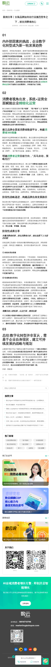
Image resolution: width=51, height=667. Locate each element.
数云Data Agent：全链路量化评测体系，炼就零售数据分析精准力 (26, 413)
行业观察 (17, 10)
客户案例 (25, 440)
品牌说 (31, 448)
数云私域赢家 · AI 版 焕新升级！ (16, 404)
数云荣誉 (25, 444)
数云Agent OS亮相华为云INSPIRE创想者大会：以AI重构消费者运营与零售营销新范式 (26, 400)
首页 (3, 10)
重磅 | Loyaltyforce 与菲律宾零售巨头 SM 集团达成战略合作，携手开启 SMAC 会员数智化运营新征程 (26, 409)
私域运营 (9, 448)
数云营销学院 (11, 444)
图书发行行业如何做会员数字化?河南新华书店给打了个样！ (25, 425)
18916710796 (25, 622)
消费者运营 (13, 156)
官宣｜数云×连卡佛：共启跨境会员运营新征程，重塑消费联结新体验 (26, 421)
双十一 (20, 448)
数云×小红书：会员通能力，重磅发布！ (18, 417)
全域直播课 (39, 440)
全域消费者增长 (11, 440)
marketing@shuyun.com (27, 625)
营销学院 (9, 10)
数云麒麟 (41, 448)
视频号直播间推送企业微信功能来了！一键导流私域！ (25, 380)
